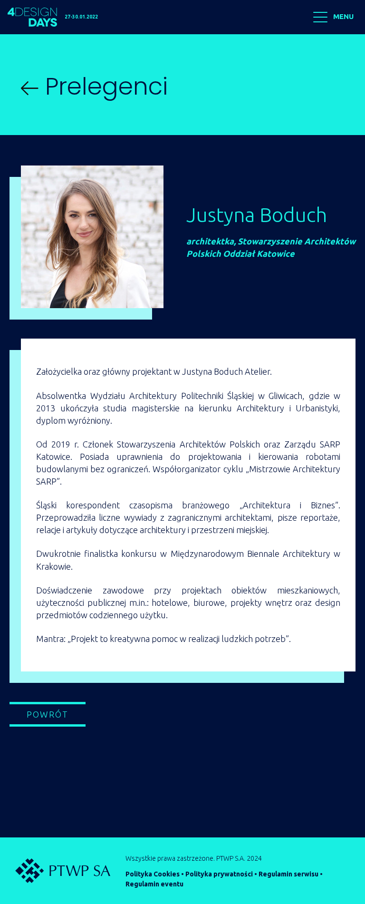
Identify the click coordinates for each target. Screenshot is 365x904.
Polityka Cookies (152, 874)
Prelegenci (103, 86)
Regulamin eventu (154, 884)
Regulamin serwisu (288, 874)
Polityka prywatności (219, 874)
